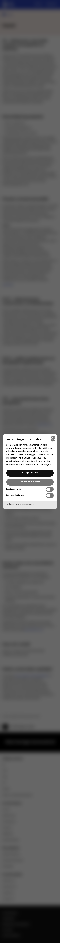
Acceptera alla (30, 473)
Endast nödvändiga (30, 482)
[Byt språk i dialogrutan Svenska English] (52, 439)
